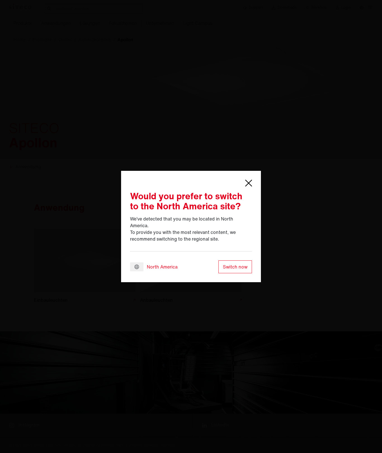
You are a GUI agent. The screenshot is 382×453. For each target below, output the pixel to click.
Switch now (235, 266)
